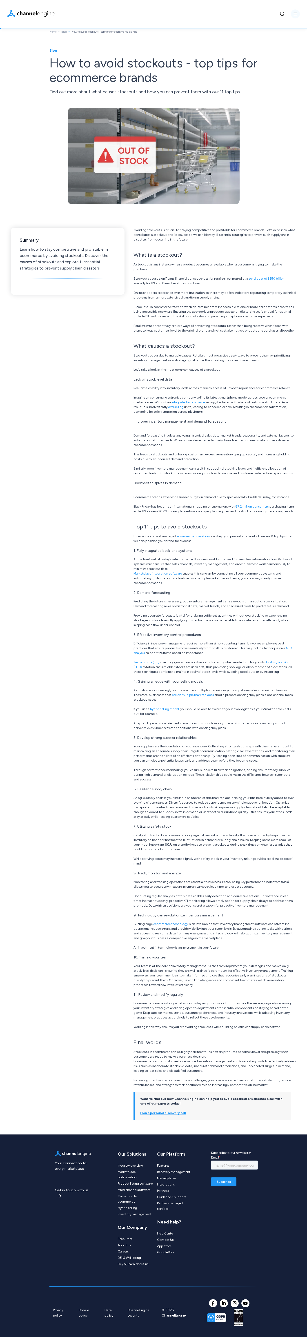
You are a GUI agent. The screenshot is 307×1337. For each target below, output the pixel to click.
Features (163, 1166)
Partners (163, 1191)
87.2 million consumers (252, 506)
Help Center (165, 1233)
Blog (64, 31)
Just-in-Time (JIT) (146, 662)
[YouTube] (245, 1303)
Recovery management (173, 1172)
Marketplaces (166, 1178)
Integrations (166, 1184)
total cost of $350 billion (267, 279)
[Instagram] (235, 1303)
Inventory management (134, 1214)
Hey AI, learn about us (133, 1264)
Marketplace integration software (157, 573)
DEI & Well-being (129, 1258)
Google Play (165, 1252)
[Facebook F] (213, 1303)
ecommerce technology (170, 924)
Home (53, 31)
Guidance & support (171, 1197)
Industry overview (130, 1166)
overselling (175, 407)
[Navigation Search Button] (282, 14)
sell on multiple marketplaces (193, 695)
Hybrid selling (127, 1208)
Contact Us (165, 1240)
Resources (125, 1239)
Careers (123, 1251)
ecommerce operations (194, 536)
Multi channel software (134, 1190)
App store (164, 1246)
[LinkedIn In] (224, 1303)
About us (124, 1245)
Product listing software (135, 1183)
